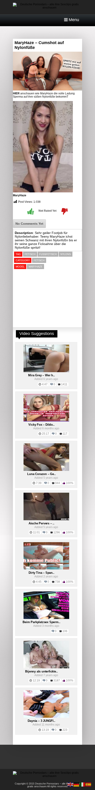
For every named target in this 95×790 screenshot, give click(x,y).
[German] (77, 784)
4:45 (39, 581)
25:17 (45, 433)
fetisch (30, 254)
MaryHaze (19, 195)
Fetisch (39, 260)
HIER (16, 93)
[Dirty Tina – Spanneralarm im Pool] (46, 568)
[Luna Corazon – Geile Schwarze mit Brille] (46, 470)
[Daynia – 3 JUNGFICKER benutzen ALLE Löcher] (46, 716)
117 (65, 433)
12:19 (36, 680)
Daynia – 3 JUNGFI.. (41, 721)
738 (57, 581)
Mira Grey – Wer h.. (41, 375)
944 (57, 483)
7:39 (39, 483)
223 (64, 729)
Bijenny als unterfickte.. (41, 671)
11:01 (36, 532)
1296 (56, 532)
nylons (65, 254)
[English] (71, 784)
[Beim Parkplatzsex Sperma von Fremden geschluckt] (46, 618)
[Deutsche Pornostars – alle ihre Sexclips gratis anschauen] (47, 7)
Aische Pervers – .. (41, 523)
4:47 (45, 384)
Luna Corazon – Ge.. (41, 474)
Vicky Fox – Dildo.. (41, 424)
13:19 (45, 729)
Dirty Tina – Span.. (41, 572)
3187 (56, 680)
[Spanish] (89, 784)
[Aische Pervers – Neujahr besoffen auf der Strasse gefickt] (46, 519)
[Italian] (83, 784)
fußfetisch (48, 254)
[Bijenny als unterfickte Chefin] (46, 667)
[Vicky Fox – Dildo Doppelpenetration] (46, 420)
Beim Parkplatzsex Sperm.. (41, 622)
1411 (64, 384)
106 (64, 631)
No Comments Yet (29, 223)
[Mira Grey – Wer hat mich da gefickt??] (46, 371)
